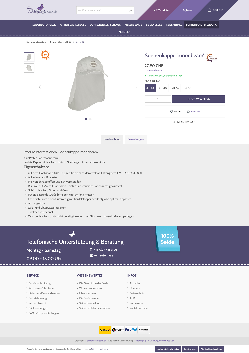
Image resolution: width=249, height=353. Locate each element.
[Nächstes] (136, 87)
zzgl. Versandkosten (153, 70)
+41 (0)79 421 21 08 (106, 249)
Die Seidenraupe (89, 298)
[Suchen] (130, 10)
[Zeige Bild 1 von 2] (86, 119)
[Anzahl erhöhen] (168, 99)
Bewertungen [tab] (136, 139)
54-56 (187, 88)
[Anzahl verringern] (148, 99)
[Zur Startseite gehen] (42, 9)
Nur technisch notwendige (168, 349)
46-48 (163, 88)
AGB (132, 298)
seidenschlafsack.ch (96, 340)
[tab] (112, 139)
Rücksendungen (38, 308)
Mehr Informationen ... (99, 349)
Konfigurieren (190, 349)
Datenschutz (136, 293)
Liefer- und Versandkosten (44, 293)
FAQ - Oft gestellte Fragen (43, 313)
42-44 (150, 88)
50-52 (175, 88)
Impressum (136, 303)
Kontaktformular (104, 255)
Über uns (134, 288)
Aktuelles (134, 283)
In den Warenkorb (199, 99)
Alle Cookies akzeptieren (211, 349)
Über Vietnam (87, 293)
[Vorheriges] (39, 87)
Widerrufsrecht (37, 303)
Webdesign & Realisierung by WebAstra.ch (153, 340)
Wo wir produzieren (90, 288)
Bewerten (195, 111)
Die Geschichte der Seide (93, 283)
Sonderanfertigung (39, 283)
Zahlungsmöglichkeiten (41, 288)
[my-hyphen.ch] (213, 57)
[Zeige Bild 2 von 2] (90, 119)
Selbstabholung (37, 298)
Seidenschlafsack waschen (94, 308)
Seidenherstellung (89, 303)
